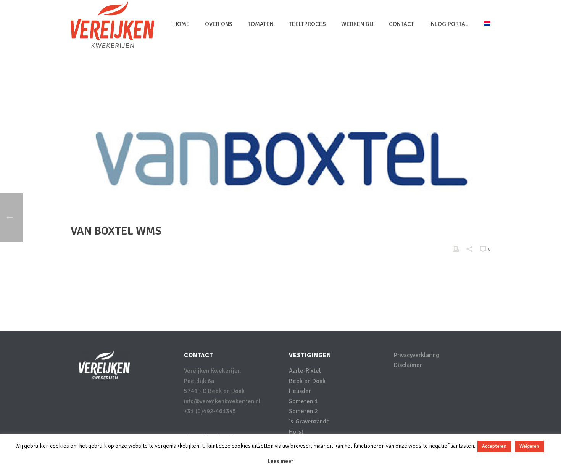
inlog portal (448, 24)
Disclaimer (408, 365)
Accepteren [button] (494, 446)
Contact (401, 24)
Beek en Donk (307, 381)
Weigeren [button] (529, 446)
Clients (435, 74)
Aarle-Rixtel (305, 371)
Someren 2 (303, 411)
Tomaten (261, 24)
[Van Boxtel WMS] (280, 158)
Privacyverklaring (416, 355)
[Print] (456, 249)
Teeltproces (307, 24)
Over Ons (218, 24)
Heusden (300, 391)
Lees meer (280, 461)
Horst (296, 432)
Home (181, 24)
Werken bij (357, 24)
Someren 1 (303, 401)
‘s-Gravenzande (309, 421)
